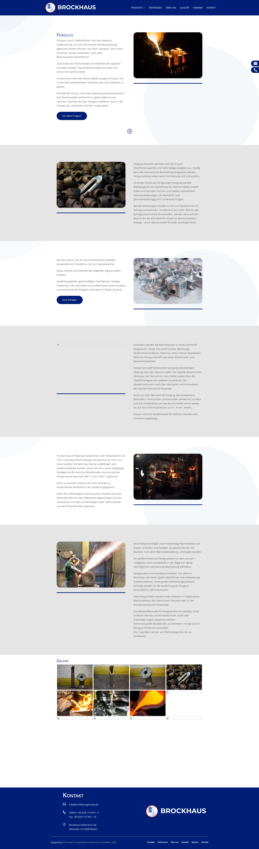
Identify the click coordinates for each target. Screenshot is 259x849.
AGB (114, 842)
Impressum (81, 842)
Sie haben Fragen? (71, 115)
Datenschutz (94, 842)
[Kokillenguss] (184, 692)
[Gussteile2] (111, 688)
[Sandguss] (75, 718)
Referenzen (155, 8)
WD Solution (68, 842)
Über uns (171, 8)
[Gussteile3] (75, 688)
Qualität (184, 8)
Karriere (198, 8)
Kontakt (211, 8)
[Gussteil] (184, 688)
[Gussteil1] (148, 688)
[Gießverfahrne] (75, 715)
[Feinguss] (148, 718)
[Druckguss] (111, 718)
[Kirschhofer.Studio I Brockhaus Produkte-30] (184, 718)
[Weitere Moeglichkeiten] (111, 715)
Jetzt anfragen (69, 299)
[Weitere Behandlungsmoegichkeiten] (148, 715)
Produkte (137, 8)
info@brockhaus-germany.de (83, 804)
